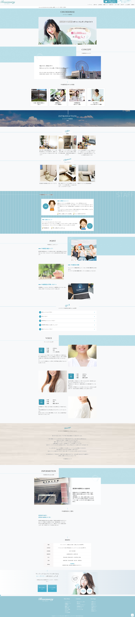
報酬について (105, 4)
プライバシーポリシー (81, 604)
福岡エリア (93, 607)
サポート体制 (117, 4)
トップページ (90, 4)
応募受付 (132, 4)
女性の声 (122, 4)
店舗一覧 (95, 4)
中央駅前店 (72, 563)
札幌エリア (93, 601)
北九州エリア (94, 606)
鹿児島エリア (94, 610)
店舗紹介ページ (68, 603)
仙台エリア (93, 603)
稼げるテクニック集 (80, 601)
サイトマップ (79, 607)
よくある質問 (127, 4)
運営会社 (78, 603)
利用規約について (80, 606)
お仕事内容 (100, 4)
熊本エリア (93, 609)
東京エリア (93, 604)
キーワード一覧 (80, 609)
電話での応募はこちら (42, 588)
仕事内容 (66, 604)
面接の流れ (111, 4)
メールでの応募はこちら (52, 588)
